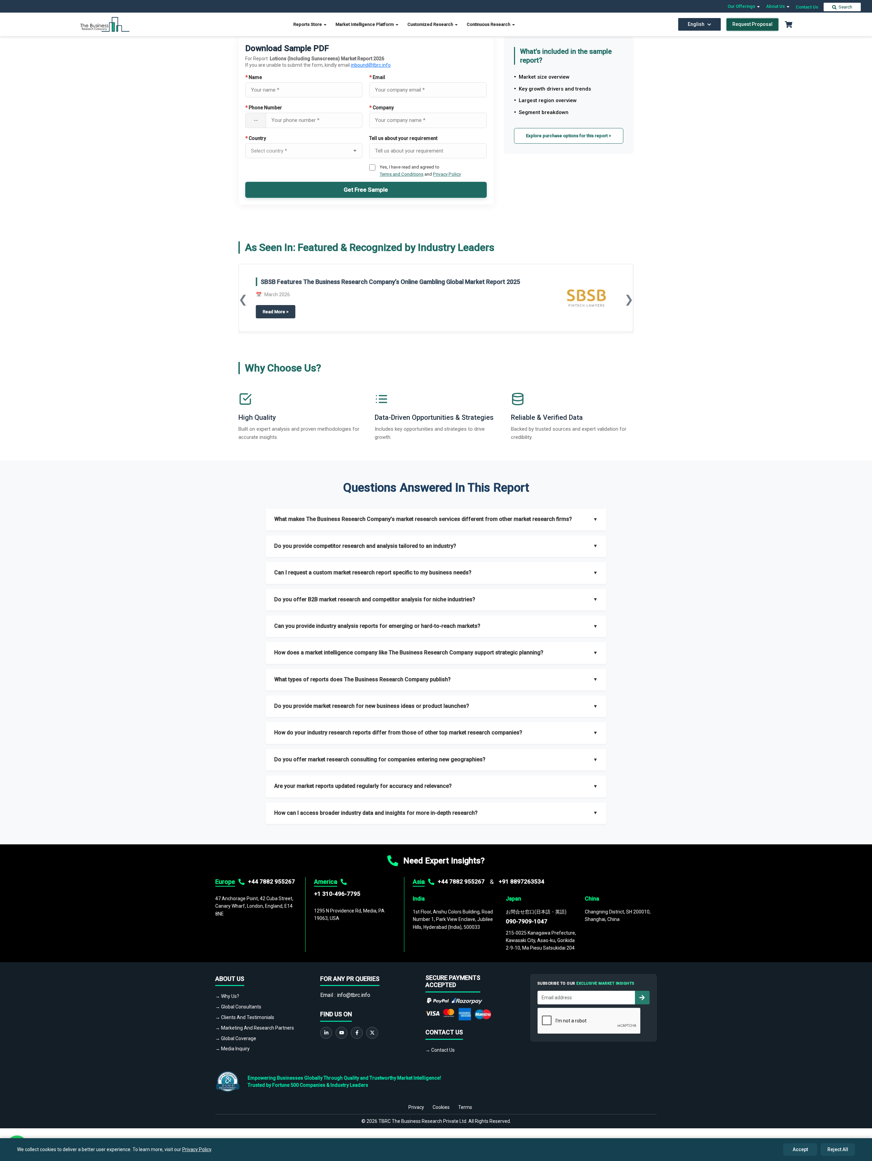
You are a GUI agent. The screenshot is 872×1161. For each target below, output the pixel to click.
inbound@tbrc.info (371, 65)
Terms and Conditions (401, 174)
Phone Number (263, 107)
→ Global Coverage (235, 1038)
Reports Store (308, 24)
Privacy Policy (447, 174)
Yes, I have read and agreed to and (420, 170)
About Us (776, 6)
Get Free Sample (366, 189)
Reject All (837, 1149)
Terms (465, 1107)
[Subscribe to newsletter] (642, 997)
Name (253, 77)
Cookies (441, 1107)
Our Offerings (742, 6)
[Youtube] (341, 1033)
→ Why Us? (227, 996)
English (696, 24)
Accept (800, 1149)
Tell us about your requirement (403, 138)
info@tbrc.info (353, 995)
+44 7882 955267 (271, 881)
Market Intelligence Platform (365, 24)
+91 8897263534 (521, 881)
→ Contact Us (440, 1050)
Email (377, 77)
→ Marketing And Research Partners (254, 1028)
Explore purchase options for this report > (568, 135)
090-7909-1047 (526, 921)
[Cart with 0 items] (788, 24)
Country (255, 138)
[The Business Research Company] (105, 24)
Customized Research (430, 24)
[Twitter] (372, 1033)
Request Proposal (752, 24)
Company (381, 107)
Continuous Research (489, 24)
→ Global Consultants (238, 1006)
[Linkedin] (326, 1033)
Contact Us (807, 7)
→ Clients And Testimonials (244, 1017)
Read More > (504, 317)
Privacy (416, 1107)
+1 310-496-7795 (337, 893)
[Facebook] (357, 1033)
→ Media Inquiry (232, 1048)
